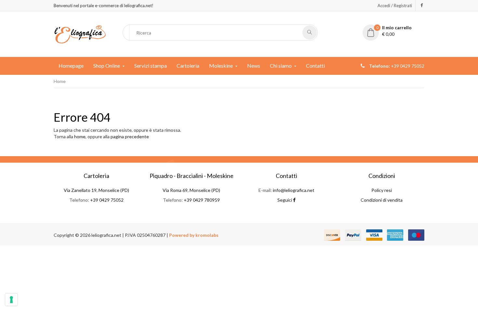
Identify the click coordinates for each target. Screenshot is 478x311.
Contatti (315, 65)
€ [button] (394, 31)
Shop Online (106, 65)
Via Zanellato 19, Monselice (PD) (96, 190)
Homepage (71, 65)
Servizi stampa (150, 65)
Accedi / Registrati (395, 5)
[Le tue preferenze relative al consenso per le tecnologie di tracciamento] (11, 299)
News (253, 65)
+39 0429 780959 (202, 200)
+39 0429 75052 (107, 200)
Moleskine (221, 65)
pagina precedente (130, 136)
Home (60, 81)
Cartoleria (188, 65)
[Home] (80, 33)
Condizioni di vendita (382, 200)
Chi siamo (281, 65)
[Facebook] (421, 5)
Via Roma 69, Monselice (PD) (191, 190)
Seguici (285, 200)
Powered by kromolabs (194, 235)
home (80, 136)
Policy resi (381, 190)
